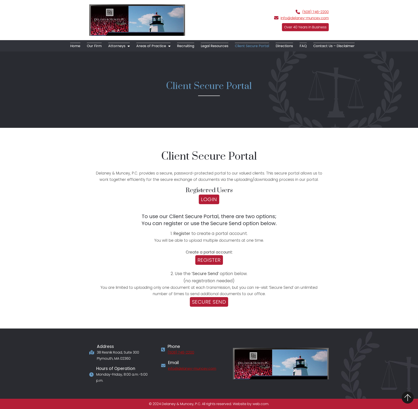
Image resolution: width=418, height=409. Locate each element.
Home (75, 45)
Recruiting (185, 45)
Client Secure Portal (252, 45)
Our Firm (94, 45)
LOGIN (209, 199)
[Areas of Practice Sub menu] (169, 46)
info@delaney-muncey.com (305, 18)
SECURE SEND (209, 301)
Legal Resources (214, 45)
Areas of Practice (151, 45)
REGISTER (209, 260)
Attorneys (116, 45)
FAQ (303, 45)
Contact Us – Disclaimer (334, 45)
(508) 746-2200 (315, 11)
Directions (284, 45)
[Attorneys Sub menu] (129, 46)
